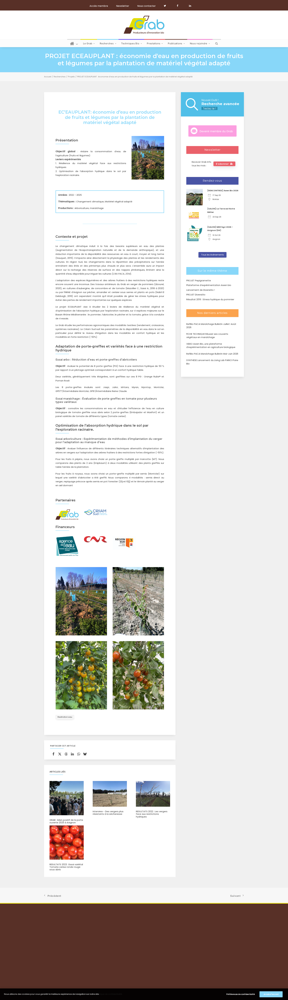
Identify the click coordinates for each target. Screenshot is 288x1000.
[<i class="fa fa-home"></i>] (74, 43)
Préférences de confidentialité (240, 994)
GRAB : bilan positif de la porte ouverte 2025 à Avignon (66, 821)
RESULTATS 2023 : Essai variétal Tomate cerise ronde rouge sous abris (66, 867)
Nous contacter (146, 6)
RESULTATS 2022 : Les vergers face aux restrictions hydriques (151, 814)
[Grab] (144, 25)
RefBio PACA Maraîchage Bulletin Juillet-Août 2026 (211, 325)
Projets (71, 76)
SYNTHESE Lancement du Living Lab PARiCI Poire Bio (212, 362)
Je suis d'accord (271, 994)
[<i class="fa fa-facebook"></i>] (179, 5)
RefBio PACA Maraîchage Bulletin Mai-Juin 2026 (212, 353)
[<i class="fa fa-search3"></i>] (217, 43)
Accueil (47, 76)
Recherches (107, 43)
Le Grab (87, 43)
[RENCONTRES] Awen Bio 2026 (222, 190)
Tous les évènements (212, 254)
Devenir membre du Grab (216, 131)
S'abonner (222, 163)
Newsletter (122, 6)
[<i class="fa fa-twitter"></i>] (166, 5)
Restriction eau (65, 717)
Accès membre (99, 6)
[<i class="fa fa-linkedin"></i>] (189, 5)
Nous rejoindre (198, 43)
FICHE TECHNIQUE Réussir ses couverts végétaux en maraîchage (207, 335)
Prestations (153, 43)
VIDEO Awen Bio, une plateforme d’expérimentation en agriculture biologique (210, 345)
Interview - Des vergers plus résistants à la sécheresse (108, 813)
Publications (175, 43)
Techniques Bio (130, 43)
